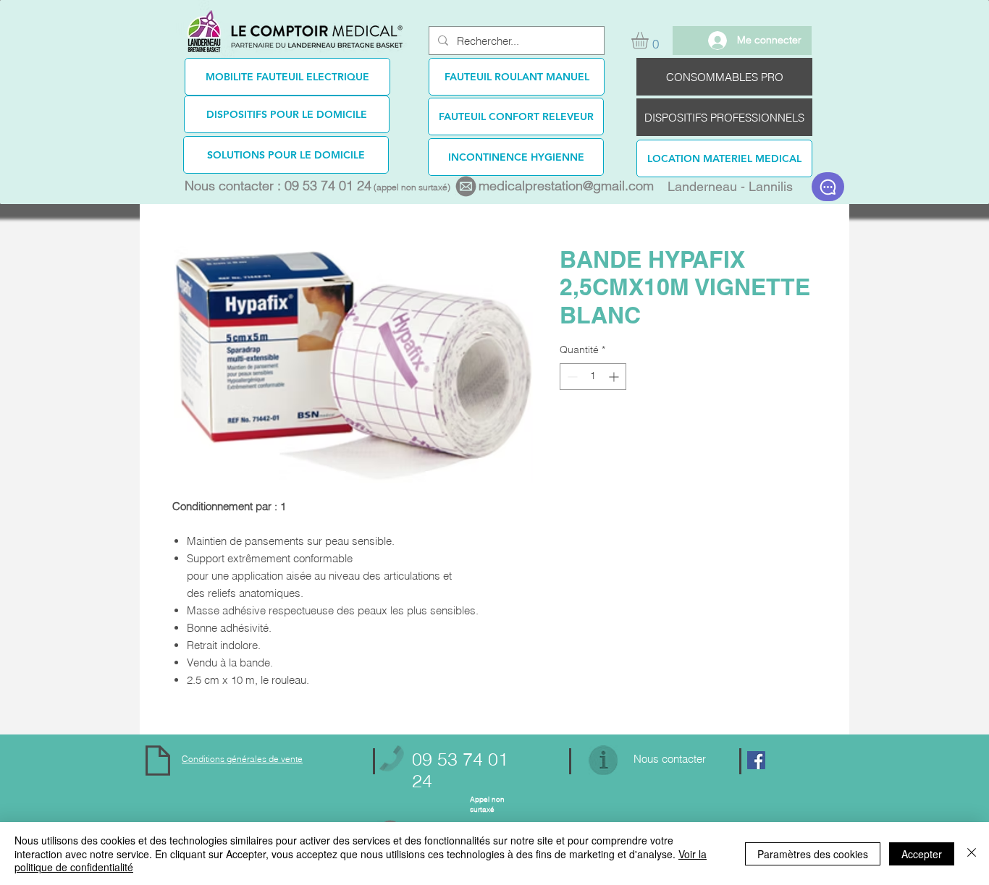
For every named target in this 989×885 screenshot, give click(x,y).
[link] (649, 40)
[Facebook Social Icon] (756, 760)
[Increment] (615, 376)
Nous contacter (670, 759)
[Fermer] (971, 853)
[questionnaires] (828, 186)
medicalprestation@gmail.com (566, 185)
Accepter (921, 854)
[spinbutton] (593, 376)
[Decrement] (571, 376)
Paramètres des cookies (812, 854)
